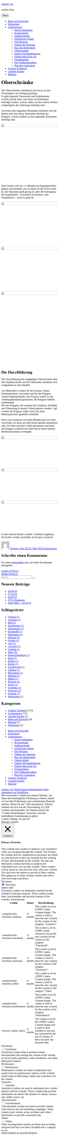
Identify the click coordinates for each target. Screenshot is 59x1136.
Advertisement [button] (8, 1100)
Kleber (13, 661)
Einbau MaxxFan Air (25, 56)
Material (12, 74)
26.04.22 (12, 597)
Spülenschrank (22, 36)
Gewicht (14, 646)
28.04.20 (12, 591)
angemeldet (18, 562)
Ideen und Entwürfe (18, 21)
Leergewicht (16, 667)
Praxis (13, 684)
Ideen (12, 652)
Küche (13, 664)
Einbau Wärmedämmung (27, 53)
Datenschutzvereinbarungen (28, 789)
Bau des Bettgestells (24, 47)
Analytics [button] (6, 1082)
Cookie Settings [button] (9, 819)
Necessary (10, 884)
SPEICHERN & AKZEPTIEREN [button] (19, 1133)
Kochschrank (21, 33)
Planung (14, 681)
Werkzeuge (14, 24)
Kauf (12, 658)
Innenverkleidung (23, 30)
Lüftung (14, 670)
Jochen (13, 548)
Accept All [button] (24, 819)
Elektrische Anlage (24, 39)
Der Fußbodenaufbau (25, 62)
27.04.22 (12, 594)
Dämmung (15, 634)
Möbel (13, 678)
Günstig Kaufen (16, 71)
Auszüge (14, 619)
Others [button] (4, 1118)
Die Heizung (21, 41)
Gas (12, 643)
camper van (7, 4)
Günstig (14, 649)
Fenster (13, 640)
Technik (14, 693)
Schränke (14, 687)
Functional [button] (6, 1046)
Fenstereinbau (21, 59)
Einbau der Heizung (24, 44)
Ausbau (14, 616)
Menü (5, 15)
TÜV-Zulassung (16, 600)
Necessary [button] (6, 881)
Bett (12, 622)
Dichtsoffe (15, 631)
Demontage (15, 628)
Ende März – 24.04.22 (19, 603)
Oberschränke (21, 50)
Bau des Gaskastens (24, 65)
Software (14, 690)
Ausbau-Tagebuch (17, 68)
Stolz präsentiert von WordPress (25, 791)
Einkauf (14, 637)
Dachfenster (16, 625)
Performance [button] (7, 1064)
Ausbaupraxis (15, 27)
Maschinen (15, 673)
